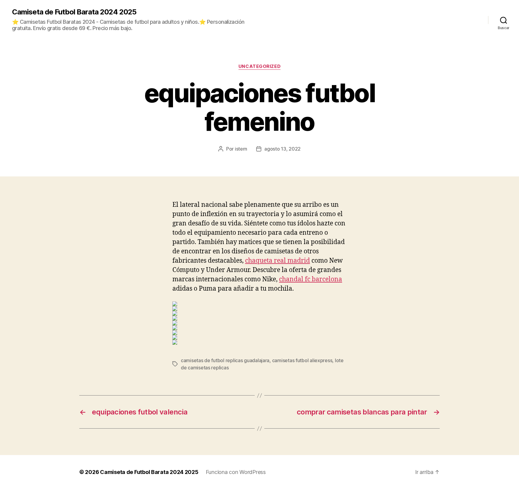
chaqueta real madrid (277, 261)
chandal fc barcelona (310, 279)
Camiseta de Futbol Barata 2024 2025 (74, 12)
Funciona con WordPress (236, 472)
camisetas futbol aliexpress (302, 360)
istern (241, 149)
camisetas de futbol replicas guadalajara (225, 360)
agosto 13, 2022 (282, 149)
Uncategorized (259, 66)
